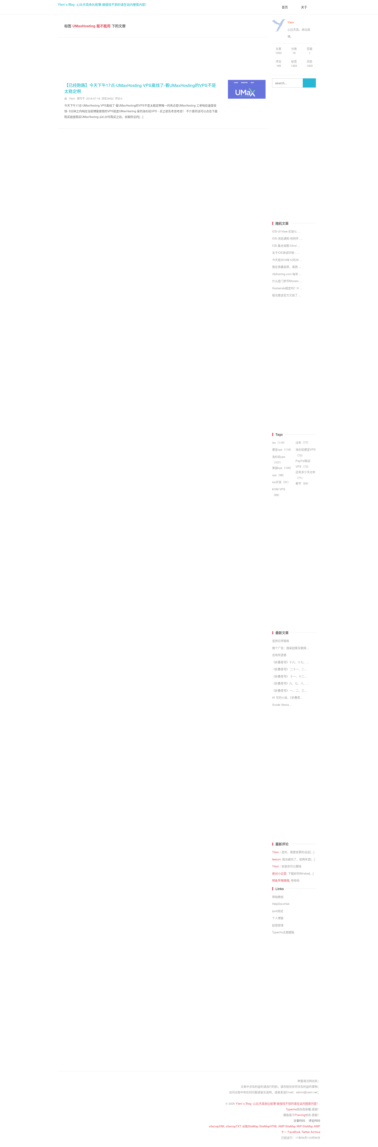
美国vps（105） (282, 468)
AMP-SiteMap (287, 1126)
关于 (304, 7)
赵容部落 (278, 925)
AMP (317, 1126)
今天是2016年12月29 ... (287, 260)
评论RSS (314, 1120)
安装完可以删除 (291, 866)
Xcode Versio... (282, 705)
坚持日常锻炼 (280, 641)
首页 (285, 7)
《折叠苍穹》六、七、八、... (290, 683)
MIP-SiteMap (305, 1126)
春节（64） (303, 483)
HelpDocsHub (280, 904)
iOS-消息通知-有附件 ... (287, 238)
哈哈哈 (295, 880)
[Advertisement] (163, 56)
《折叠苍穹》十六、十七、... (290, 662)
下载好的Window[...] (301, 873)
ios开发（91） (281, 482)
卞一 (284, 1132)
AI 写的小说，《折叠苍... (287, 697)
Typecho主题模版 (283, 932)
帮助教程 (278, 897)
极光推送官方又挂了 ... (286, 295)
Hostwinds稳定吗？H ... (287, 288)
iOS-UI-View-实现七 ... (286, 231)
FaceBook (294, 1132)
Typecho (291, 1109)
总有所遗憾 (279, 655)
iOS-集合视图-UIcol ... (286, 245)
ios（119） (279, 442)
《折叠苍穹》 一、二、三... (289, 690)
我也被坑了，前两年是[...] (298, 859)
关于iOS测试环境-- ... (285, 252)
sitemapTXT (234, 1126)
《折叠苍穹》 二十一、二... (289, 669)
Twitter (306, 1132)
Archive (315, 1132)
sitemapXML (217, 1126)
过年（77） (303, 442)
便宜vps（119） (282, 449)
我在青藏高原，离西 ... (286, 267)
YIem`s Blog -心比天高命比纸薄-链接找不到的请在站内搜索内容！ (103, 4)
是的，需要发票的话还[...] (298, 852)
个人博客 (278, 918)
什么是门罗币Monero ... (287, 281)
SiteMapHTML (268, 1126)
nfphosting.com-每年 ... (287, 274)
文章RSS (299, 1120)
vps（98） (278, 475)
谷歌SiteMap (250, 1126)
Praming (300, 1115)
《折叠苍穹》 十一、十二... (289, 676)
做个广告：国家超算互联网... (290, 648)
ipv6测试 (277, 911)
